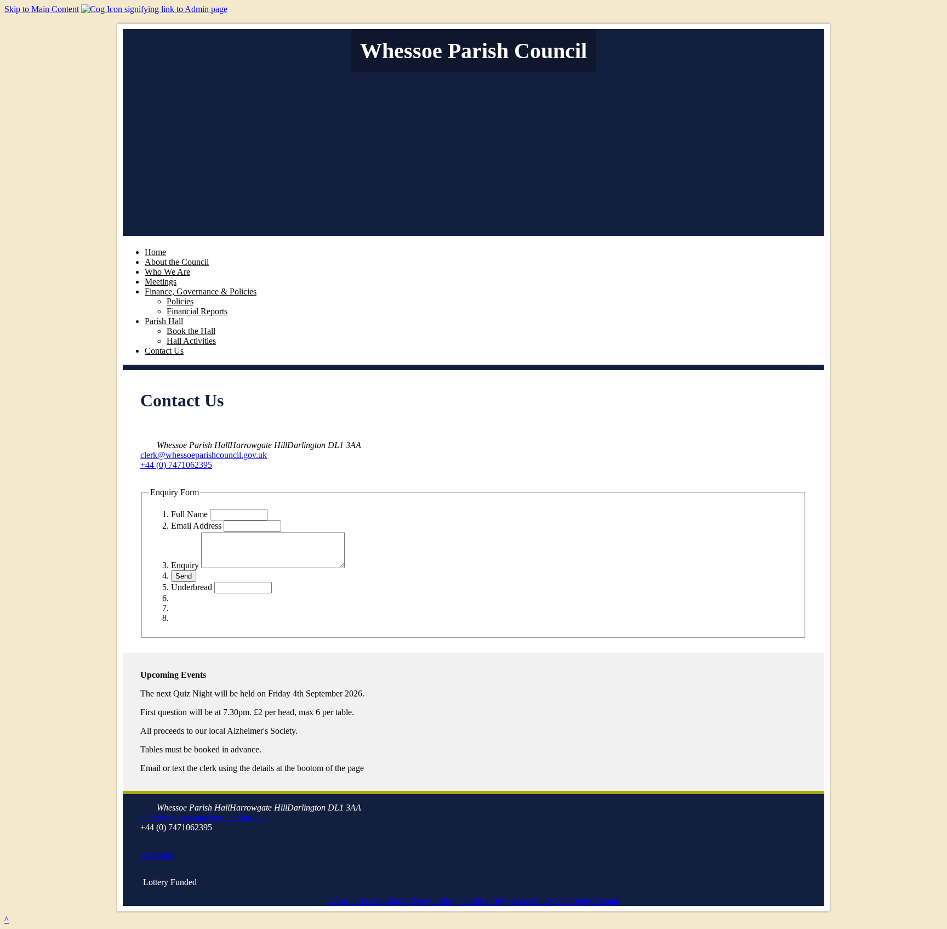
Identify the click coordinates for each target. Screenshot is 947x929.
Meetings (160, 281)
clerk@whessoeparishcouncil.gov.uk (203, 455)
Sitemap (606, 900)
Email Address (196, 525)
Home (155, 252)
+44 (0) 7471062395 (176, 464)
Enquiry (185, 565)
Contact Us (164, 350)
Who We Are (167, 271)
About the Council (177, 262)
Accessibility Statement (549, 900)
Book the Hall (191, 331)
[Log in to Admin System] (154, 9)
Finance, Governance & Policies (200, 291)
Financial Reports (197, 311)
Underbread (191, 587)
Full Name (189, 514)
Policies (180, 301)
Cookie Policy (482, 900)
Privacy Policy (431, 900)
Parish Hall (164, 321)
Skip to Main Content (41, 9)
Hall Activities (191, 340)
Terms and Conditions (365, 900)
